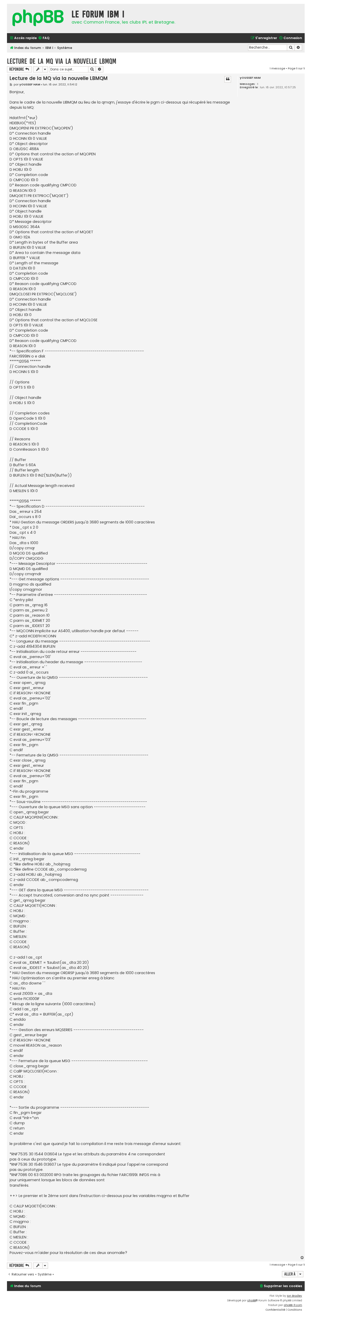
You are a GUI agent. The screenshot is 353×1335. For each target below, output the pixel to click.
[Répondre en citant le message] (227, 79)
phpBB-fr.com (293, 1305)
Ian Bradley (294, 1296)
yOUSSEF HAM (250, 77)
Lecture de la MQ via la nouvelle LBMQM (61, 61)
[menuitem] (43, 38)
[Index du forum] (38, 18)
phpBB (251, 1300)
